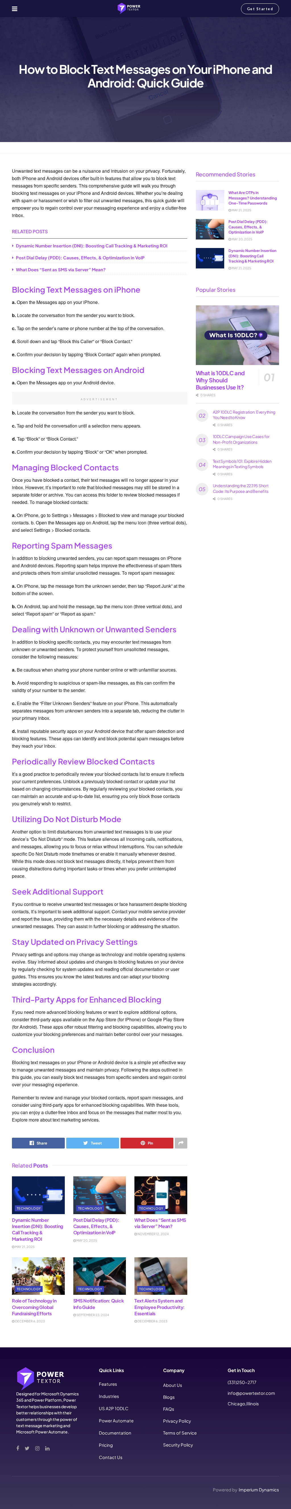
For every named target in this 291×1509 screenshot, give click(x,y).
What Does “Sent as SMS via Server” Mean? (61, 269)
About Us (172, 1385)
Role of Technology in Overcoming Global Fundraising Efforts (34, 1307)
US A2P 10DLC (113, 1408)
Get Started (260, 9)
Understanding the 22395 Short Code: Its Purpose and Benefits (241, 488)
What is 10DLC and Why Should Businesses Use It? (220, 380)
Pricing (106, 1445)
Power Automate (116, 1420)
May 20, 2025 (86, 1240)
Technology (35, 147)
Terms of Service (180, 1432)
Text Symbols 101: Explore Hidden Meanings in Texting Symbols (242, 463)
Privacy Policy (177, 1420)
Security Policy (178, 1444)
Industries (109, 1396)
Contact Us (110, 1457)
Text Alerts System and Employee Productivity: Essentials (159, 1307)
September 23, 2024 (92, 1315)
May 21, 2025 (24, 1247)
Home (17, 147)
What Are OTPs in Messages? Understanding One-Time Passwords (252, 197)
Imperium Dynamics (259, 1489)
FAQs (168, 1409)
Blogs (169, 1397)
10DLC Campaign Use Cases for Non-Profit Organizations (241, 439)
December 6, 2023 (29, 1321)
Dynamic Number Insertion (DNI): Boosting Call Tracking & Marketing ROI (91, 245)
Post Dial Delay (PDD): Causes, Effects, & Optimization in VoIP (80, 257)
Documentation (115, 1432)
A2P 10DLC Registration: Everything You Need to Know (244, 414)
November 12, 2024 (153, 1234)
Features (108, 1384)
